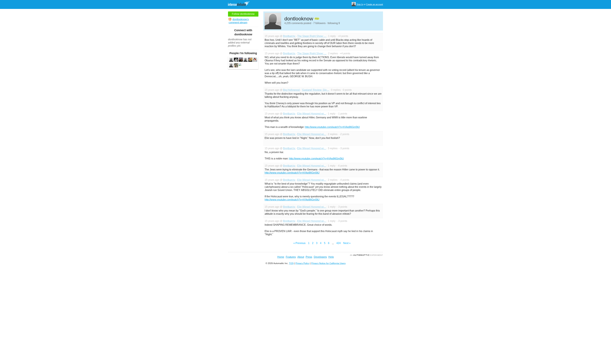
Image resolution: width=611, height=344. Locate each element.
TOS (291, 263)
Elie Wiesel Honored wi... (311, 113)
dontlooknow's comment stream (239, 21)
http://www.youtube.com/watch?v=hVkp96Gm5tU (332, 127)
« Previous (299, 243)
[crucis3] (250, 60)
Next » (347, 243)
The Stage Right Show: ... (312, 36)
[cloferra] (245, 60)
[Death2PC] (255, 60)
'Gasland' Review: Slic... (316, 90)
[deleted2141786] (240, 65)
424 (338, 243)
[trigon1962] (231, 60)
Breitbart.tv (289, 36)
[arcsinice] (236, 60)
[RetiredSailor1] (241, 60)
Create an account (374, 4)
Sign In (360, 4)
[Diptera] (236, 65)
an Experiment (366, 255)
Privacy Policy (302, 263)
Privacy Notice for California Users (328, 263)
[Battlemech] (231, 65)
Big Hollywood (291, 90)
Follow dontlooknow (243, 14)
